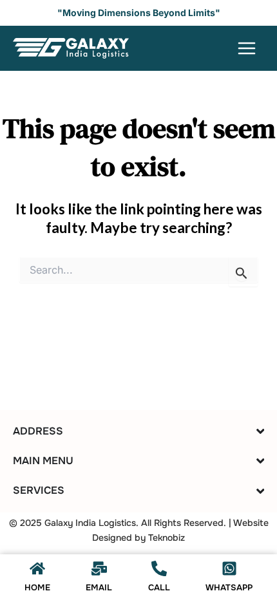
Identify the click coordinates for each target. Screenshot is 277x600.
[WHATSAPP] (229, 568)
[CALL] (159, 568)
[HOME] (37, 568)
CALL (159, 587)
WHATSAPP (229, 587)
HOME (37, 587)
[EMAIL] (99, 568)
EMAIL (99, 587)
